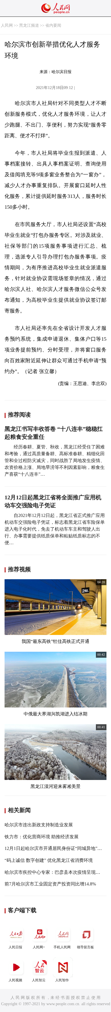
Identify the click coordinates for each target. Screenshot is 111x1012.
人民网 (7, 25)
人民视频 (15, 980)
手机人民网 (62, 947)
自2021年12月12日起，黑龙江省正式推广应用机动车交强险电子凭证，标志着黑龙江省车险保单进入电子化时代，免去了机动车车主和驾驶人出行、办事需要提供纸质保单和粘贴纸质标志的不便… (55, 529)
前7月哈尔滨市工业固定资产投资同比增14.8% (50, 883)
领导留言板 (85, 947)
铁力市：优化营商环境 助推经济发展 (42, 836)
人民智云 (39, 980)
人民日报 (15, 947)
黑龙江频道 (29, 25)
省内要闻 (53, 25)
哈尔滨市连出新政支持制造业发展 (39, 824)
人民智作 (62, 980)
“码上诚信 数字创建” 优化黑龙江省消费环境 (49, 860)
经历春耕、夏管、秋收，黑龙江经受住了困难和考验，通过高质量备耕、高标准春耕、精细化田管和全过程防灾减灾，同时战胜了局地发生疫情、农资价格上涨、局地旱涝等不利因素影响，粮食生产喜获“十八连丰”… (55, 460)
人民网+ (39, 947)
